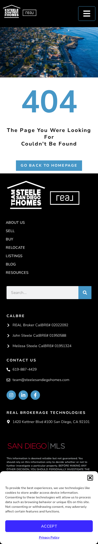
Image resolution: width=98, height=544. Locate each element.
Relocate (15, 247)
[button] (90, 477)
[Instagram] (11, 395)
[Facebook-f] (35, 395)
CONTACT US (21, 360)
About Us (15, 222)
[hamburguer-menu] (86, 13)
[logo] (43, 194)
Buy (9, 239)
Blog (11, 264)
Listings (14, 255)
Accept (49, 526)
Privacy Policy (49, 537)
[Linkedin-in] (23, 395)
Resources (17, 272)
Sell (10, 230)
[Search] (84, 292)
